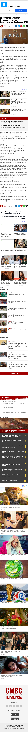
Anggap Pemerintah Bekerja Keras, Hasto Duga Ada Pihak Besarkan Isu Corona (12, 470)
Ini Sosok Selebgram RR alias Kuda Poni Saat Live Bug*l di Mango (12, 441)
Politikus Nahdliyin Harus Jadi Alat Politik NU (11, 125)
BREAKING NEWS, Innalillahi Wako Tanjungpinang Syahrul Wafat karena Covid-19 (14, 404)
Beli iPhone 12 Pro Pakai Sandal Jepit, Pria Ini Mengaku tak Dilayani (11, 475)
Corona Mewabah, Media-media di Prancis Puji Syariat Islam (13, 452)
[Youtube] (21, 706)
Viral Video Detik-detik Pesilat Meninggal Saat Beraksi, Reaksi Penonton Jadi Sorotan (11, 436)
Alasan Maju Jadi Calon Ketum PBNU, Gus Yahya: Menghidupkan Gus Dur (16, 316)
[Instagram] (10, 706)
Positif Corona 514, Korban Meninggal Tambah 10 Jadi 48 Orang (14, 412)
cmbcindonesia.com (14, 728)
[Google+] (17, 706)
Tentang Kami (8, 725)
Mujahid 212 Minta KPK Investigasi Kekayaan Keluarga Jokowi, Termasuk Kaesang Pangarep (17, 356)
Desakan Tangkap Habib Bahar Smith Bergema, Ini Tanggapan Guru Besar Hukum (17, 366)
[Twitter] (14, 706)
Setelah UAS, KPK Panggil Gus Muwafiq (9, 480)
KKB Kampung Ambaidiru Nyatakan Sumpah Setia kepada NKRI (16, 302)
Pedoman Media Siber (18, 725)
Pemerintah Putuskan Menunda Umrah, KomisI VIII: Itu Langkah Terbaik (17, 309)
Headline (5, 26)
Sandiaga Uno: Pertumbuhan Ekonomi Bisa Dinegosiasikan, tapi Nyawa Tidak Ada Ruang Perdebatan (11, 464)
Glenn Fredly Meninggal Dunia (8, 407)
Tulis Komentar (14, 373)
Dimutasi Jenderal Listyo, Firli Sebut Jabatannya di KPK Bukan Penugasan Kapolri (17, 330)
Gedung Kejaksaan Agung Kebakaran (9, 401)
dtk (7, 201)
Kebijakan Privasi (11, 726)
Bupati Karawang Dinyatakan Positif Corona (11, 410)
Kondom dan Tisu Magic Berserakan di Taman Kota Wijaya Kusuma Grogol (15, 430)
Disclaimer (18, 726)
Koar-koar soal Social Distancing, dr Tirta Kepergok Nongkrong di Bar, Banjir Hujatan (12, 446)
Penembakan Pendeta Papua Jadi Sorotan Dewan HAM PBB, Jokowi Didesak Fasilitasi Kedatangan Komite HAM (12, 458)
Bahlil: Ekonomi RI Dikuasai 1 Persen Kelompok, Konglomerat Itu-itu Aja (16, 323)
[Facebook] (7, 706)
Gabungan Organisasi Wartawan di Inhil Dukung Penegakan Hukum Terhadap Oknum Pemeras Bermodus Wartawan (17, 345)
